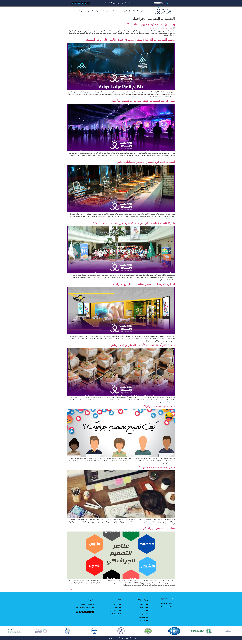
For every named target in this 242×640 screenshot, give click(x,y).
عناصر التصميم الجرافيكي (158, 528)
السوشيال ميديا (108, 11)
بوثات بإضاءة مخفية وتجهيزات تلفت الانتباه (148, 24)
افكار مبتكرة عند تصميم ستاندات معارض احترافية (144, 284)
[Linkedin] (79, 3)
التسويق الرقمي (129, 11)
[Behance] (72, 3)
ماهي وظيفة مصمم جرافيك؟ (157, 467)
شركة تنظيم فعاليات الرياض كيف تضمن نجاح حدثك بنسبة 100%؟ (134, 223)
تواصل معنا (89, 11)
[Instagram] (88, 3)
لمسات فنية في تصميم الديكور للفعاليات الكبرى (145, 162)
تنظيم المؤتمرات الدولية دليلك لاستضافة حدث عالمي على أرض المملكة (130, 39)
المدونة (97, 11)
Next (69, 589)
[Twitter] (85, 3)
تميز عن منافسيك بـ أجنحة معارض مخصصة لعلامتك (143, 100)
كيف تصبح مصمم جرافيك (159, 406)
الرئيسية (140, 11)
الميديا (119, 11)
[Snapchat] (76, 3)
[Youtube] (82, 3)
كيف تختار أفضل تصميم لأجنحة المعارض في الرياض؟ (142, 345)
